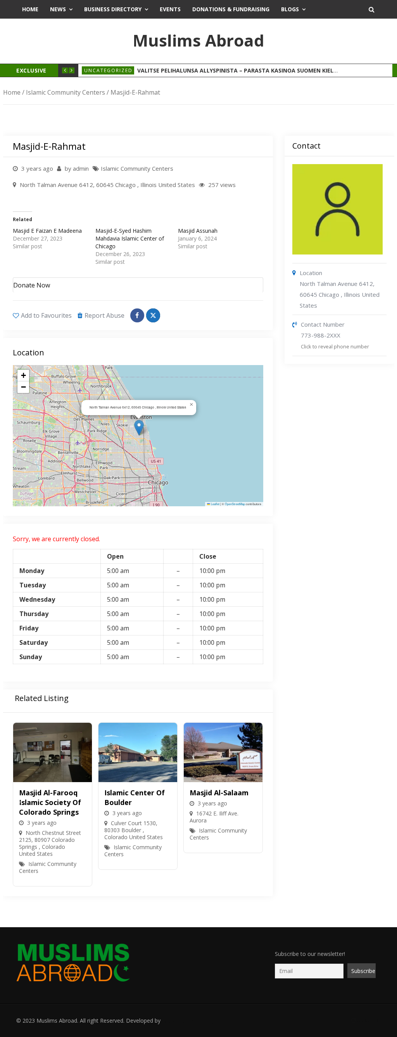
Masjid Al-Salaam (219, 792)
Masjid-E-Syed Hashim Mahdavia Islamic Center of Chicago (129, 238)
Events (170, 9)
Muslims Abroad (198, 40)
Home (30, 9)
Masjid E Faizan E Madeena (47, 230)
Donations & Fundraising (230, 9)
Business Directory (113, 9)
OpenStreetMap (235, 504)
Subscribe (368, 1020)
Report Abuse (104, 315)
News (58, 9)
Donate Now (31, 285)
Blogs (290, 9)
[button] (139, 428)
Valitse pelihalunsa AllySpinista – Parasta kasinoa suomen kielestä (242, 70)
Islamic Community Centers (65, 92)
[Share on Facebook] (137, 315)
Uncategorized (108, 70)
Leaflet (214, 504)
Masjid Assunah (197, 230)
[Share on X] (153, 315)
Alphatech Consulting (188, 1020)
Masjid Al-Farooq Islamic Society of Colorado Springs (50, 802)
